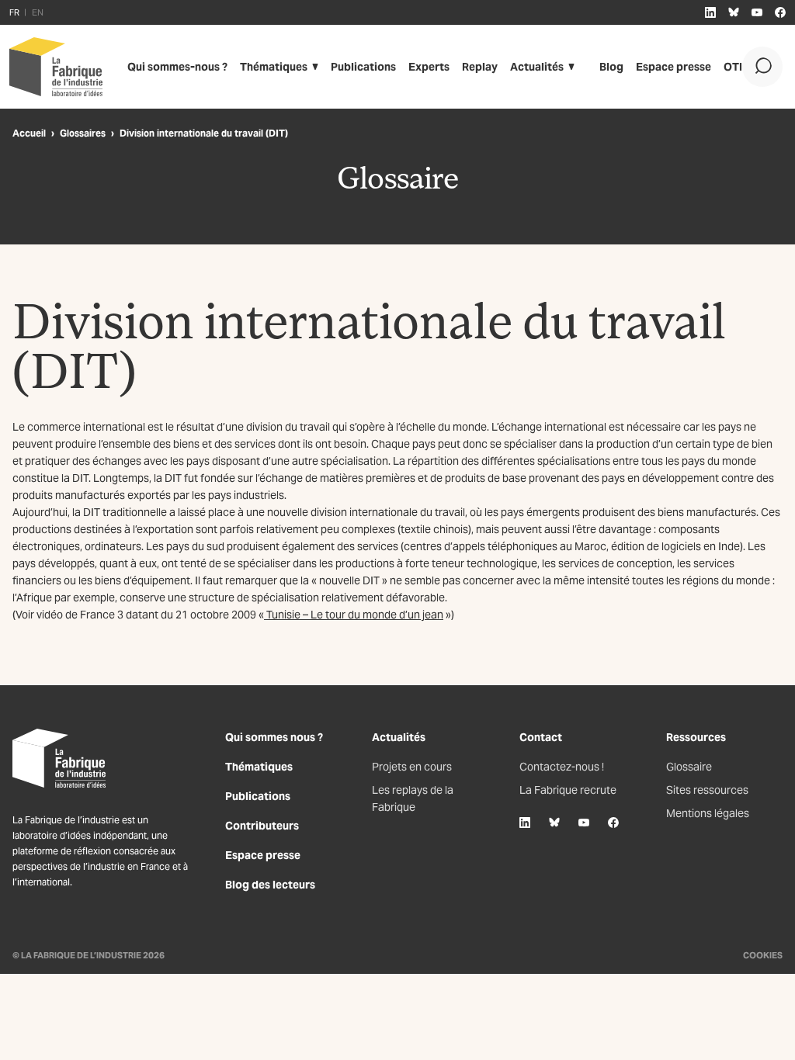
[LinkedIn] (524, 822)
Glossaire (689, 767)
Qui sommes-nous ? (177, 67)
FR (14, 12)
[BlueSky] (554, 822)
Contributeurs (262, 826)
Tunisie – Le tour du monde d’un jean (353, 615)
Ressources (696, 737)
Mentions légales (707, 813)
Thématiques (273, 67)
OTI (733, 67)
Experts (429, 67)
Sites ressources (707, 790)
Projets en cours (412, 767)
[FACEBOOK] (780, 12)
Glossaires (83, 133)
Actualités (537, 67)
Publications (363, 67)
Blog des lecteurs (270, 885)
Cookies (763, 955)
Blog (611, 67)
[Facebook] (613, 822)
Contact (540, 737)
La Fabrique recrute (567, 790)
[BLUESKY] (733, 12)
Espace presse (673, 67)
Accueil (29, 133)
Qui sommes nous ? (274, 737)
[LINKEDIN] (710, 12)
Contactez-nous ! (561, 767)
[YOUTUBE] (757, 12)
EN (37, 12)
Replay (480, 67)
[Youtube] (583, 822)
